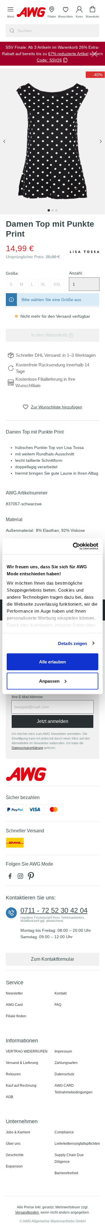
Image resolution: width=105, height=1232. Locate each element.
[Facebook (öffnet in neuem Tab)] (11, 877)
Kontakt (60, 993)
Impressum (63, 1051)
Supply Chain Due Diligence (69, 1158)
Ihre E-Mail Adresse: (27, 697)
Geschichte (15, 1155)
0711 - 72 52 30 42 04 (54, 910)
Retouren (13, 1074)
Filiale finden (16, 1016)
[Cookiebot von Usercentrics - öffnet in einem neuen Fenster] (74, 546)
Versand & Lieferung (22, 1063)
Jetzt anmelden (52, 721)
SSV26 (55, 60)
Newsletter (14, 993)
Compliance (64, 1132)
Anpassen (49, 680)
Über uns (13, 1144)
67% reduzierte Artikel (68, 53)
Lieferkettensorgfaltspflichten (77, 1144)
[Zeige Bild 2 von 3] (52, 210)
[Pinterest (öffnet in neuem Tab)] (31, 877)
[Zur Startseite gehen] (31, 12)
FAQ (58, 1005)
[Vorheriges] (4, 141)
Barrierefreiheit (66, 1173)
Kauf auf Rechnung (21, 1086)
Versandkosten (27, 1212)
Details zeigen (72, 643)
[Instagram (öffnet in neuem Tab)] (21, 877)
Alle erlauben (52, 661)
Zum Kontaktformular (52, 959)
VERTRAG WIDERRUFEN (27, 1051)
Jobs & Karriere (18, 1132)
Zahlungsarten (66, 1063)
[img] (95, 74)
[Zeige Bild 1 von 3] (49, 210)
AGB (9, 1097)
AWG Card (14, 1005)
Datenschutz (64, 1074)
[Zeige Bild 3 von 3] (56, 210)
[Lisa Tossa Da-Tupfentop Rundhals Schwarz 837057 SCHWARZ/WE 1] (52, 141)
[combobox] (57, 30)
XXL (57, 284)
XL (43, 284)
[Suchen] (11, 30)
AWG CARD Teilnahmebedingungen (73, 1089)
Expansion (14, 1166)
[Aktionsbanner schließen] (94, 53)
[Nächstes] (100, 141)
